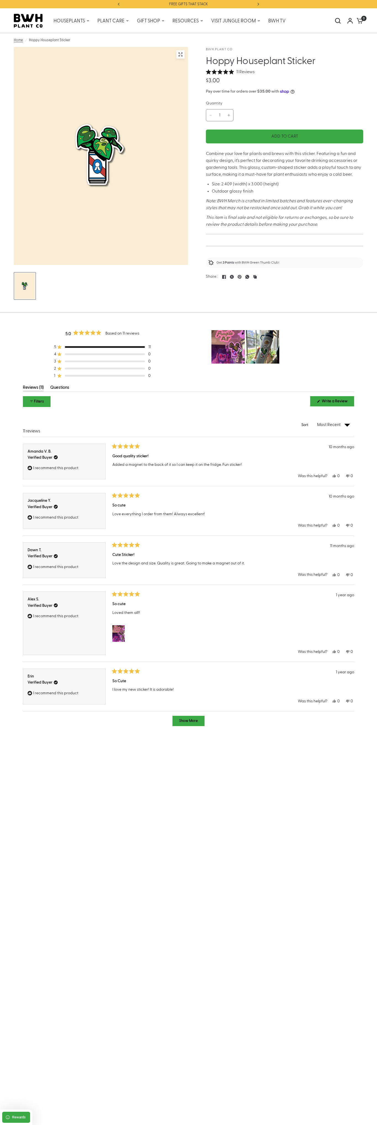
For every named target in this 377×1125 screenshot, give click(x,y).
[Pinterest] (239, 277)
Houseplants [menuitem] (69, 21)
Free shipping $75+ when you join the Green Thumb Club (189, 4)
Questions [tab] (59, 388)
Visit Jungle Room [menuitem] (233, 21)
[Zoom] (180, 54)
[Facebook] (224, 277)
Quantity (214, 103)
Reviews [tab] (33, 388)
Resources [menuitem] (185, 21)
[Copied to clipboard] (255, 277)
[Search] (337, 20)
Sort (305, 425)
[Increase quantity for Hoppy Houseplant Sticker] (228, 115)
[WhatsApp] (247, 277)
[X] (232, 277)
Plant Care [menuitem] (110, 21)
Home (18, 40)
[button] (230, 72)
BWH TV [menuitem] (277, 21)
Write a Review (335, 402)
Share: (211, 276)
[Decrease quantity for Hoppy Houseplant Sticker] (210, 115)
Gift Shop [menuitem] (148, 21)
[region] (245, 347)
